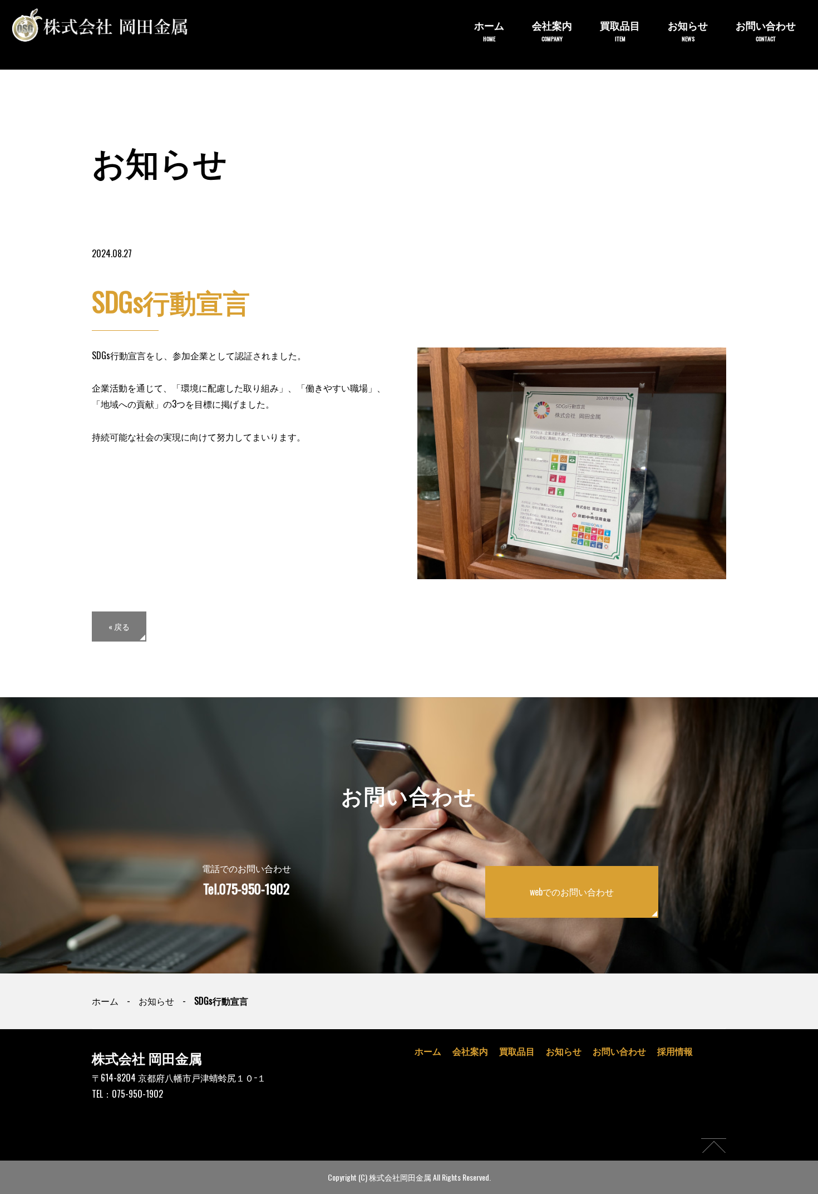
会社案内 (552, 30)
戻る (119, 626)
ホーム (489, 30)
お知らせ (688, 30)
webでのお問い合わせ (572, 891)
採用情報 (675, 1051)
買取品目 (620, 30)
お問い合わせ (766, 30)
